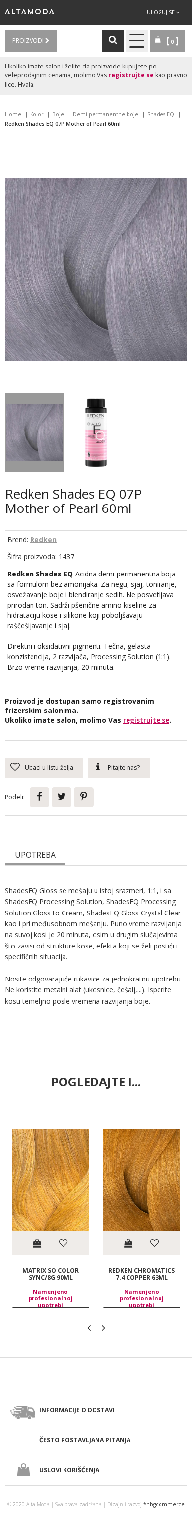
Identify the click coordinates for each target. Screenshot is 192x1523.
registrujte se (131, 75)
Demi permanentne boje (105, 114)
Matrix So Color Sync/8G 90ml (50, 1274)
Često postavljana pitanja (84, 1440)
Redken (43, 539)
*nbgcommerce (164, 1504)
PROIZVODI (28, 40)
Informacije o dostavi (77, 1410)
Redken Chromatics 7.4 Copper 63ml (141, 1274)
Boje (58, 114)
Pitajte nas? (124, 767)
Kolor (36, 114)
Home (13, 114)
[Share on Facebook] (39, 797)
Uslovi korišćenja (69, 1470)
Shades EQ (160, 114)
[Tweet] (61, 797)
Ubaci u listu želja (49, 767)
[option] (50, 1218)
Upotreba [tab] (35, 854)
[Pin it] (84, 797)
